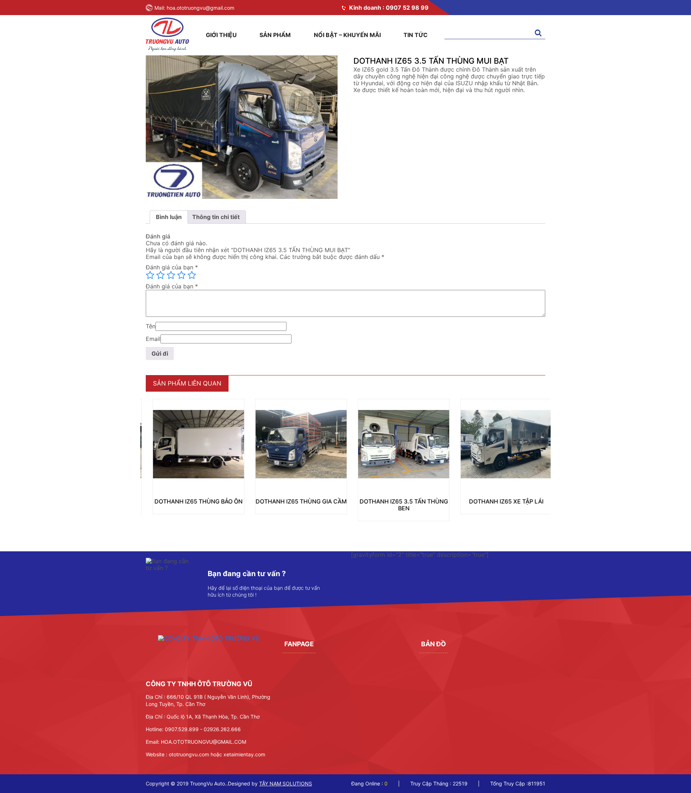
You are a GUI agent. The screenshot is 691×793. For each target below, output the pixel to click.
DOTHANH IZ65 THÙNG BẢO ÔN (192, 501)
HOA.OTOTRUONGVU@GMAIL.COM (203, 742)
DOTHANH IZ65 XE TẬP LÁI (499, 501)
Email (153, 339)
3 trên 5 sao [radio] (171, 275)
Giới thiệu (221, 34)
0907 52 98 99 (407, 7)
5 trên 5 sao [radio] (192, 275)
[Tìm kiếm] (538, 33)
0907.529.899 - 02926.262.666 (203, 729)
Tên (150, 326)
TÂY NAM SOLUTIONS (285, 783)
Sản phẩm (275, 34)
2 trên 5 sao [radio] (160, 275)
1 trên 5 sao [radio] (150, 275)
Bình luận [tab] (169, 216)
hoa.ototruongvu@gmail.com (200, 8)
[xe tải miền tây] (167, 49)
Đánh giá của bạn (172, 267)
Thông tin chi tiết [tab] (216, 216)
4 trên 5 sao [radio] (181, 275)
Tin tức (415, 34)
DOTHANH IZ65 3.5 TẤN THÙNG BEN (397, 505)
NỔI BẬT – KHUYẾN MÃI (347, 34)
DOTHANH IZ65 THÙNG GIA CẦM (294, 501)
